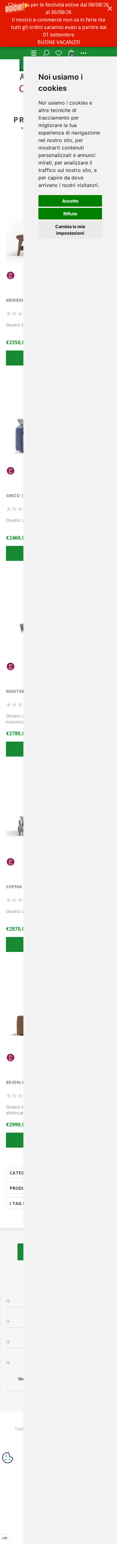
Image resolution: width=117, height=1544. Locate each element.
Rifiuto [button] (70, 213)
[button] (58, 23)
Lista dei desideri (58, 53)
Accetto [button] (70, 200)
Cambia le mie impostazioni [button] (70, 230)
